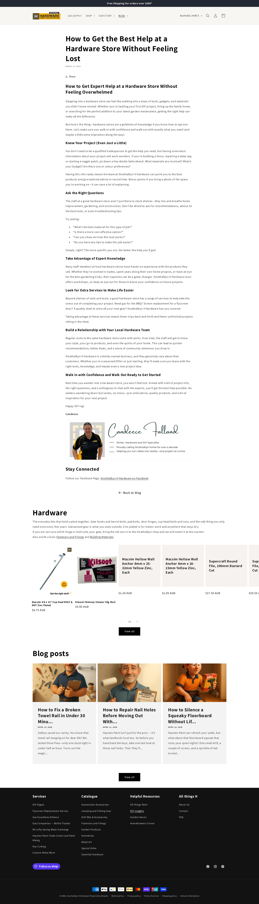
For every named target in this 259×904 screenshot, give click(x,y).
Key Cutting (39, 846)
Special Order (89, 848)
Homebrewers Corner (142, 823)
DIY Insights (137, 810)
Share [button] (72, 76)
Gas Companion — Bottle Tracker (51, 823)
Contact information (189, 895)
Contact (183, 810)
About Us (184, 804)
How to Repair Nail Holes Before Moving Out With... (129, 716)
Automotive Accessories (95, 804)
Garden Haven (138, 817)
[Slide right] (137, 622)
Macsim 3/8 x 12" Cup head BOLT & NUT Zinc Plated (52, 603)
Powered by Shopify (99, 896)
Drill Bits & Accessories (94, 817)
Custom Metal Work (44, 852)
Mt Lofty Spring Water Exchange (51, 829)
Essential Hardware (92, 854)
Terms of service (151, 895)
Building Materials (101, 537)
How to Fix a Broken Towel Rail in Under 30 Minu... (61, 716)
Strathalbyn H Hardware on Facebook (125, 478)
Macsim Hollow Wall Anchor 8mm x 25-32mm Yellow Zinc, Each (138, 566)
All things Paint (139, 804)
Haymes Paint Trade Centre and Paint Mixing (54, 838)
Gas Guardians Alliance (46, 817)
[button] (90, 15)
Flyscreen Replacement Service (50, 810)
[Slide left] (122, 622)
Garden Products (91, 829)
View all (130, 631)
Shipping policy (169, 895)
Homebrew (87, 835)
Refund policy (118, 895)
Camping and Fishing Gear (96, 810)
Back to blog (132, 493)
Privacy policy (133, 895)
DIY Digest (38, 804)
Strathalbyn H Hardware (78, 896)
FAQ (181, 817)
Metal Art (86, 841)
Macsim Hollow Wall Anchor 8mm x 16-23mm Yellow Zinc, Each (182, 566)
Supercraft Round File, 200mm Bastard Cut (225, 566)
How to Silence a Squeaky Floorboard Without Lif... (190, 716)
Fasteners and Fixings (70, 537)
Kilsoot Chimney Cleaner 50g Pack (95, 602)
